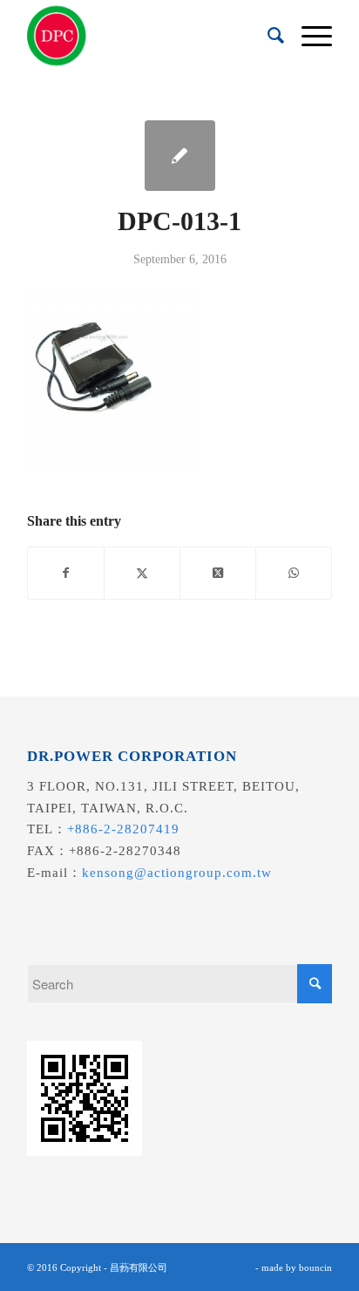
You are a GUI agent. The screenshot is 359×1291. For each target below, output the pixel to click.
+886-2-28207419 (123, 829)
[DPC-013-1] (180, 155)
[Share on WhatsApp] (293, 573)
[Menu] (308, 36)
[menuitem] (267, 36)
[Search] (267, 36)
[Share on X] (142, 573)
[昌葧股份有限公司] (149, 36)
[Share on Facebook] (66, 573)
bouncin (315, 1267)
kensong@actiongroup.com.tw (177, 873)
